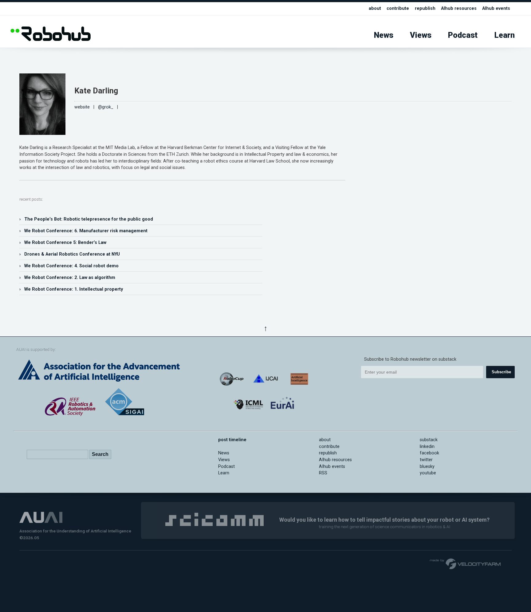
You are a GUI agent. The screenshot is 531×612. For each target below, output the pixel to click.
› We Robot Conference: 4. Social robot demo (69, 266)
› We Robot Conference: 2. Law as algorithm (67, 277)
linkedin (427, 446)
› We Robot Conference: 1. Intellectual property (71, 289)
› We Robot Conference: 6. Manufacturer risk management (83, 230)
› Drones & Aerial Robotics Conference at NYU (69, 254)
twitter (426, 459)
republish (425, 8)
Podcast (463, 35)
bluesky (427, 466)
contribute (398, 8)
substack (429, 439)
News (383, 35)
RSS (323, 473)
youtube (428, 473)
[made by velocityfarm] (465, 563)
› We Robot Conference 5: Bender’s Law (62, 242)
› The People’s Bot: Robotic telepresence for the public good (86, 219)
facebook (429, 453)
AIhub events (496, 8)
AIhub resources (459, 8)
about (375, 8)
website (82, 107)
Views (420, 35)
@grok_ (105, 107)
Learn (504, 35)
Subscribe (501, 372)
